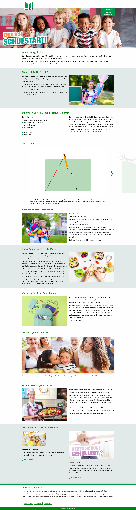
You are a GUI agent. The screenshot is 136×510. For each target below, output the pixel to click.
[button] (112, 173)
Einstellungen (48, 503)
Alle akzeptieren (28, 503)
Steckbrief (106, 14)
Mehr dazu (76, 477)
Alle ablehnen (38, 503)
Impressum (72, 508)
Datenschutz (64, 508)
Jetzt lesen (28, 459)
